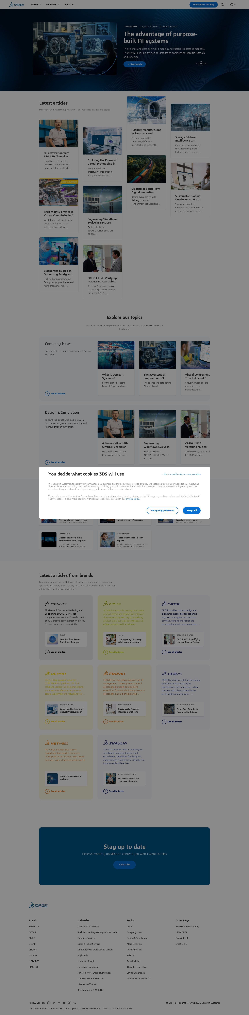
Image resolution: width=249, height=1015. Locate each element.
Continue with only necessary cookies (182, 474)
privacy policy (132, 499)
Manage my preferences (163, 510)
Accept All (192, 510)
